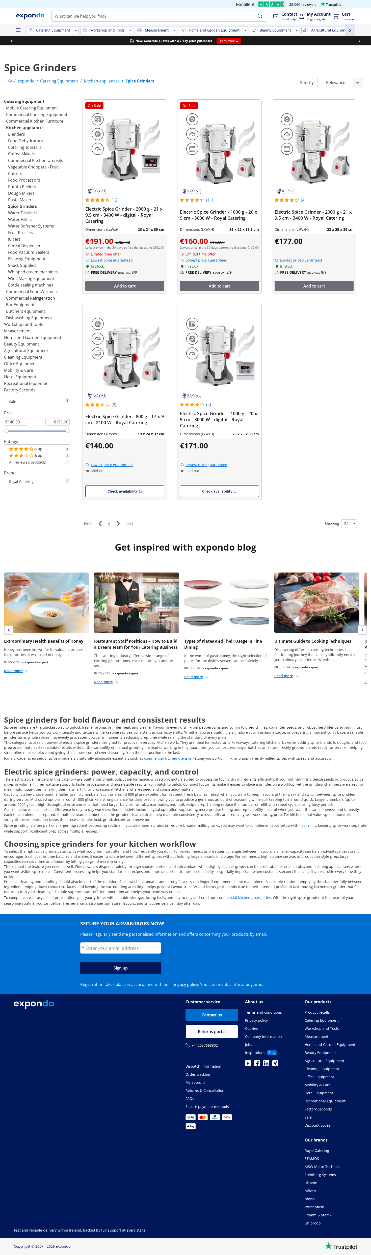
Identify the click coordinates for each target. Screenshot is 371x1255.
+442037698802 (205, 1045)
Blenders (16, 134)
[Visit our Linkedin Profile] (266, 1065)
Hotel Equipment (20, 377)
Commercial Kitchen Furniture (34, 121)
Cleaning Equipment (23, 357)
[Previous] (99, 523)
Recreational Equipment (27, 383)
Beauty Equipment (21, 344)
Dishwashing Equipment (29, 318)
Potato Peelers (22, 186)
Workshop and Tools (23, 324)
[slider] (6, 431)
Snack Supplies (22, 265)
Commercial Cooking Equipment (36, 114)
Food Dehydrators (25, 141)
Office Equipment (20, 363)
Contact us (212, 1015)
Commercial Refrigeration (30, 298)
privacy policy (185, 984)
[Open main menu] (18, 30)
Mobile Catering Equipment (32, 108)
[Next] (117, 523)
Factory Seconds (19, 390)
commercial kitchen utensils (168, 758)
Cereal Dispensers (25, 245)
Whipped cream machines (33, 272)
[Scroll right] (360, 41)
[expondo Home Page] (10, 81)
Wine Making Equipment (31, 278)
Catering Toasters (24, 147)
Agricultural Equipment (26, 350)
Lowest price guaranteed (112, 260)
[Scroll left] (11, 41)
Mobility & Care (18, 370)
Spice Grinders (22, 206)
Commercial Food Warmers (32, 291)
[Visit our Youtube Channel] (248, 1065)
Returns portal (212, 1031)
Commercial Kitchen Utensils (35, 160)
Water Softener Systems (31, 226)
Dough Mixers (21, 193)
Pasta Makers (21, 200)
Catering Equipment (24, 101)
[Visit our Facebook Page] (257, 1065)
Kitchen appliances (25, 127)
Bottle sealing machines (30, 285)
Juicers (14, 239)
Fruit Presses (20, 232)
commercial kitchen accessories (244, 897)
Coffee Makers (21, 154)
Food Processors (24, 180)
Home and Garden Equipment (32, 337)
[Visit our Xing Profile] (275, 1065)
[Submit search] (260, 16)
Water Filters (20, 219)
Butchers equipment (25, 311)
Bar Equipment (20, 304)
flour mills (307, 825)
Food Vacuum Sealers (28, 252)
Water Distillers (22, 213)
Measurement (17, 331)
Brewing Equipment (26, 259)
